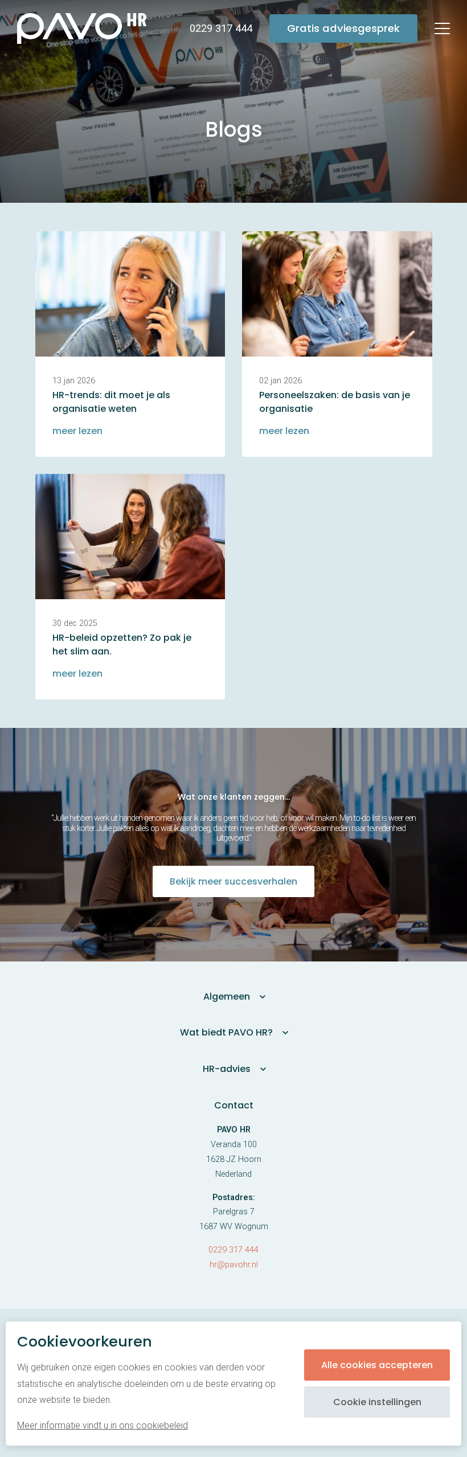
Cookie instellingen (377, 1402)
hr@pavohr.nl (234, 1265)
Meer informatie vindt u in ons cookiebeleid (102, 1425)
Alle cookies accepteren (377, 1365)
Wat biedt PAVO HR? (226, 1032)
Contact (233, 1105)
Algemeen (226, 996)
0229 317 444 (233, 1250)
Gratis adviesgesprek (343, 28)
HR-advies (227, 1068)
